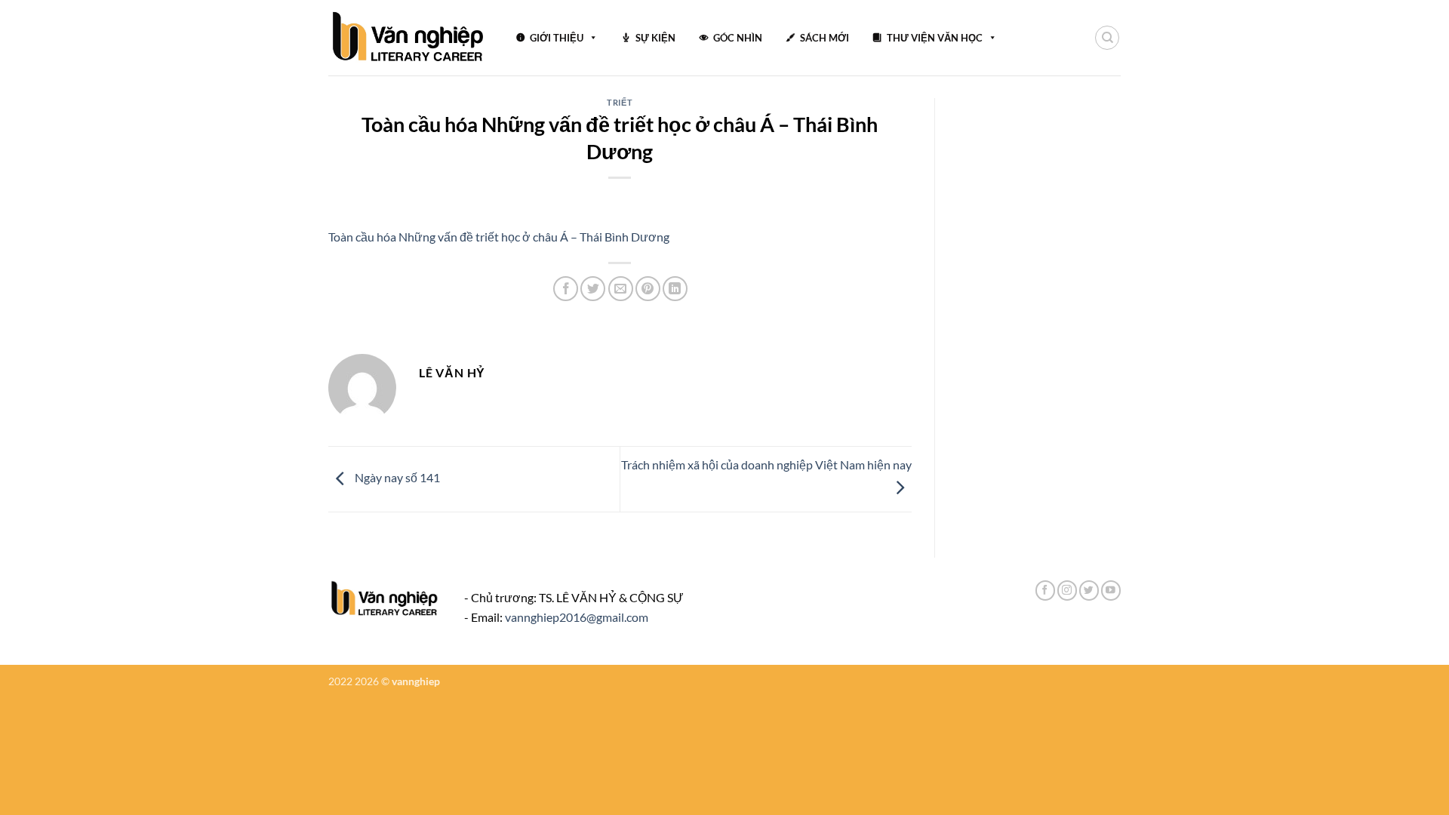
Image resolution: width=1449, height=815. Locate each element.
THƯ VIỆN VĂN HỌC (935, 38)
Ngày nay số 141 (396, 477)
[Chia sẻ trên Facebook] (565, 288)
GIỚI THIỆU (556, 38)
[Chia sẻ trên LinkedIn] (675, 288)
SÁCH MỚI (824, 38)
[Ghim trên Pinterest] (647, 288)
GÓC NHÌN (737, 38)
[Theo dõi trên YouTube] (1111, 590)
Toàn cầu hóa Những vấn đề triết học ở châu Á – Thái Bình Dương (498, 236)
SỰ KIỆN (655, 38)
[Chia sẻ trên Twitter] (592, 288)
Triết (619, 102)
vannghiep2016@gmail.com (576, 617)
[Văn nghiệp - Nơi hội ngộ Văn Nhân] (408, 38)
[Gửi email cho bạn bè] (620, 288)
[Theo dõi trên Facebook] (1045, 590)
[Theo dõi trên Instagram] (1067, 590)
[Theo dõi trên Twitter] (1089, 590)
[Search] (1107, 38)
